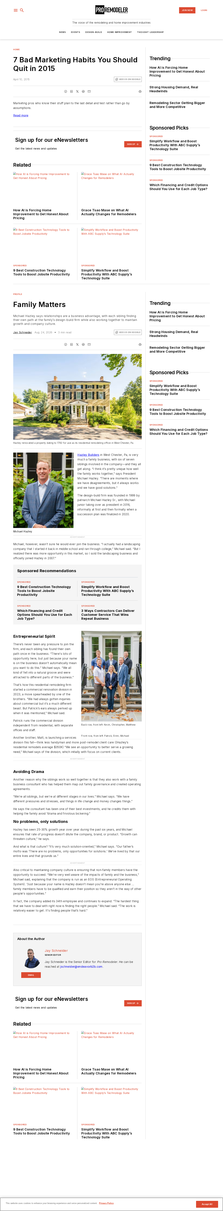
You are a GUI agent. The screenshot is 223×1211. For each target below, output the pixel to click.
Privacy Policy (106, 1203)
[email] (89, 91)
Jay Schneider (22, 332)
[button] (15, 10)
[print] (140, 91)
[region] (111, 1204)
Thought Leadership (150, 32)
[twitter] (77, 91)
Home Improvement (119, 32)
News (62, 32)
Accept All (207, 1204)
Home (16, 49)
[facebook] (65, 91)
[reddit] (83, 91)
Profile (17, 294)
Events (75, 32)
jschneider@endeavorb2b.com (81, 953)
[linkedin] (71, 91)
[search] (21, 10)
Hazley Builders (88, 454)
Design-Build (93, 32)
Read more (20, 115)
